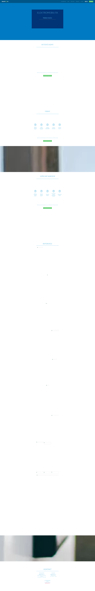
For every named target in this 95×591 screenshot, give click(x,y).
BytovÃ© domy (63, 1)
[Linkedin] (86, 1)
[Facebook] (85, 1)
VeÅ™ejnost (72, 1)
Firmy (68, 1)
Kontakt (82, 1)
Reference (77, 1)
